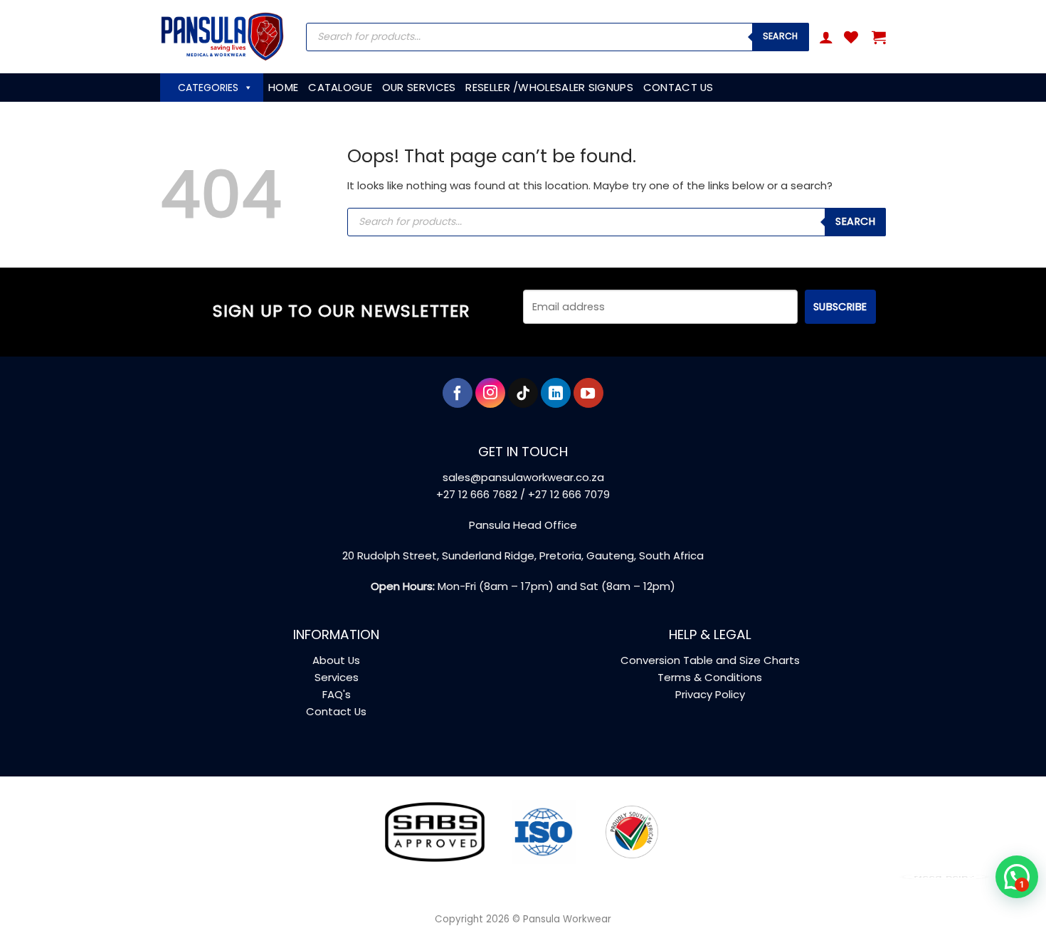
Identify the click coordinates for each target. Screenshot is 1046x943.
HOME (283, 87)
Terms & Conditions (709, 677)
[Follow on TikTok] (523, 393)
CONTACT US (678, 87)
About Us (336, 660)
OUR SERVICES (419, 87)
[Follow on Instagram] (490, 393)
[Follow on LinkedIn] (556, 393)
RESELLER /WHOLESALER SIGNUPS (549, 87)
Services (337, 677)
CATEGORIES (208, 87)
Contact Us (336, 711)
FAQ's (336, 694)
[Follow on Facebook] (457, 393)
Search (780, 36)
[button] (826, 37)
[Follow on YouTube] (588, 393)
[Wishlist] (851, 37)
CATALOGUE (340, 87)
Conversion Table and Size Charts (710, 660)
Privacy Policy (710, 694)
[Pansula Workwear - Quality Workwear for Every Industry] (222, 36)
